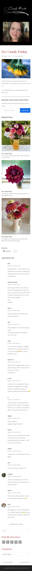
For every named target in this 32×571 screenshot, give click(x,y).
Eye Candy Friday (19, 56)
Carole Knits (11, 568)
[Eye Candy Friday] (16, 136)
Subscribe (25, 110)
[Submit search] (28, 531)
